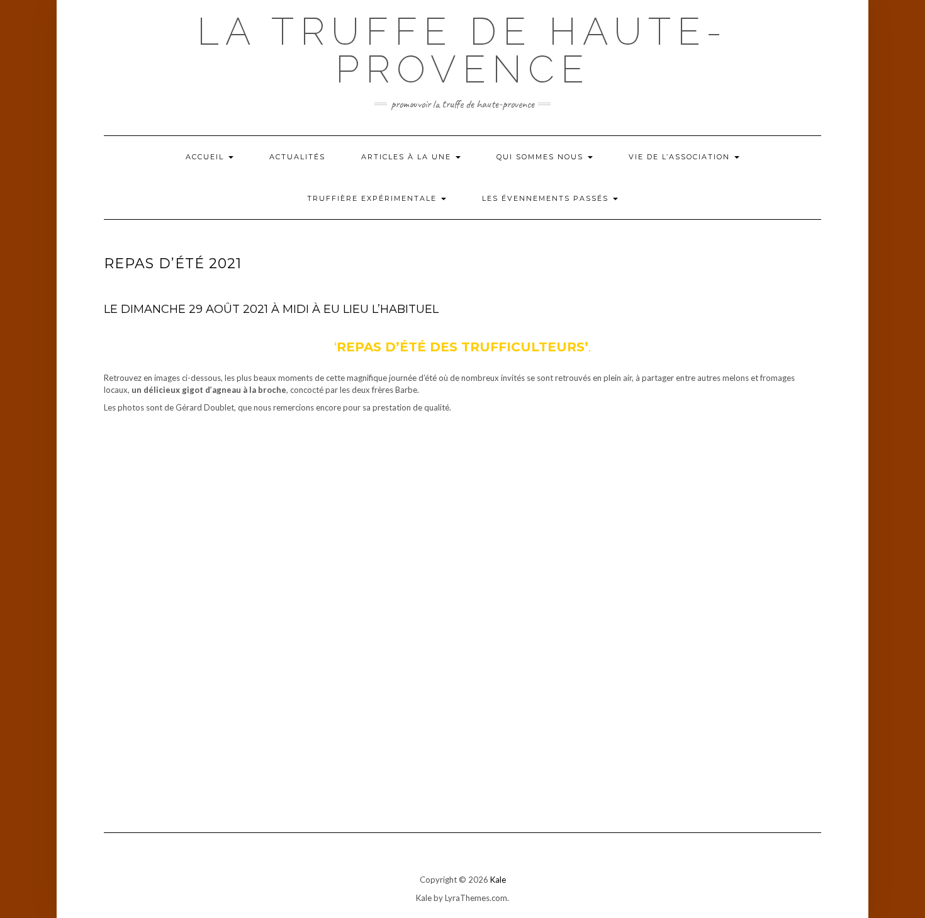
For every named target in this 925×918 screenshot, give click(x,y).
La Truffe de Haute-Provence (462, 50)
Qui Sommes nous (541, 156)
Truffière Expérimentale (373, 198)
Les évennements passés (547, 198)
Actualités (297, 156)
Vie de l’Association (681, 156)
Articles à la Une (407, 156)
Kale (498, 880)
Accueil (206, 156)
